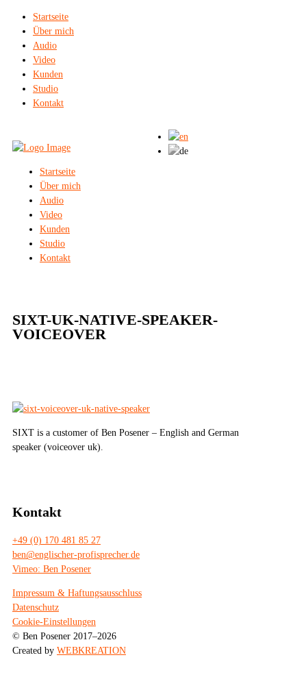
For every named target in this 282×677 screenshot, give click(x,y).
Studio (45, 89)
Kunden (48, 74)
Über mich (53, 31)
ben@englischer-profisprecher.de (76, 555)
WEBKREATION (91, 650)
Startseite (50, 17)
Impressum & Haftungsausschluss (77, 593)
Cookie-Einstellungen (54, 622)
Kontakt (48, 103)
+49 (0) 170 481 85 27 (56, 540)
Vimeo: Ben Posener (51, 569)
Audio (45, 45)
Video (44, 60)
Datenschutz (35, 607)
